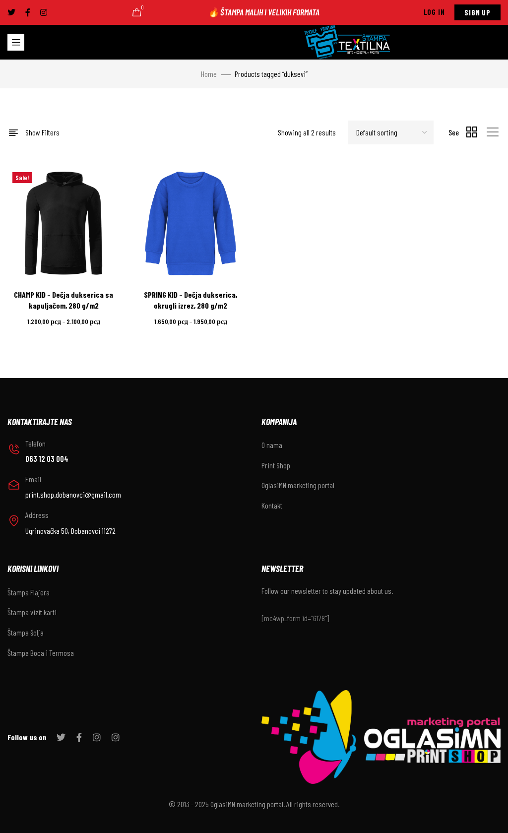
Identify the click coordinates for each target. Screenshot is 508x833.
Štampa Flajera (28, 592)
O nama (271, 444)
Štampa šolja (25, 632)
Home (209, 73)
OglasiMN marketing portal (297, 485)
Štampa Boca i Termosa (40, 652)
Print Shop (275, 465)
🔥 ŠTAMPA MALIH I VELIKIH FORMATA (263, 11)
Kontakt (271, 505)
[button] (434, 12)
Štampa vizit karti (32, 612)
